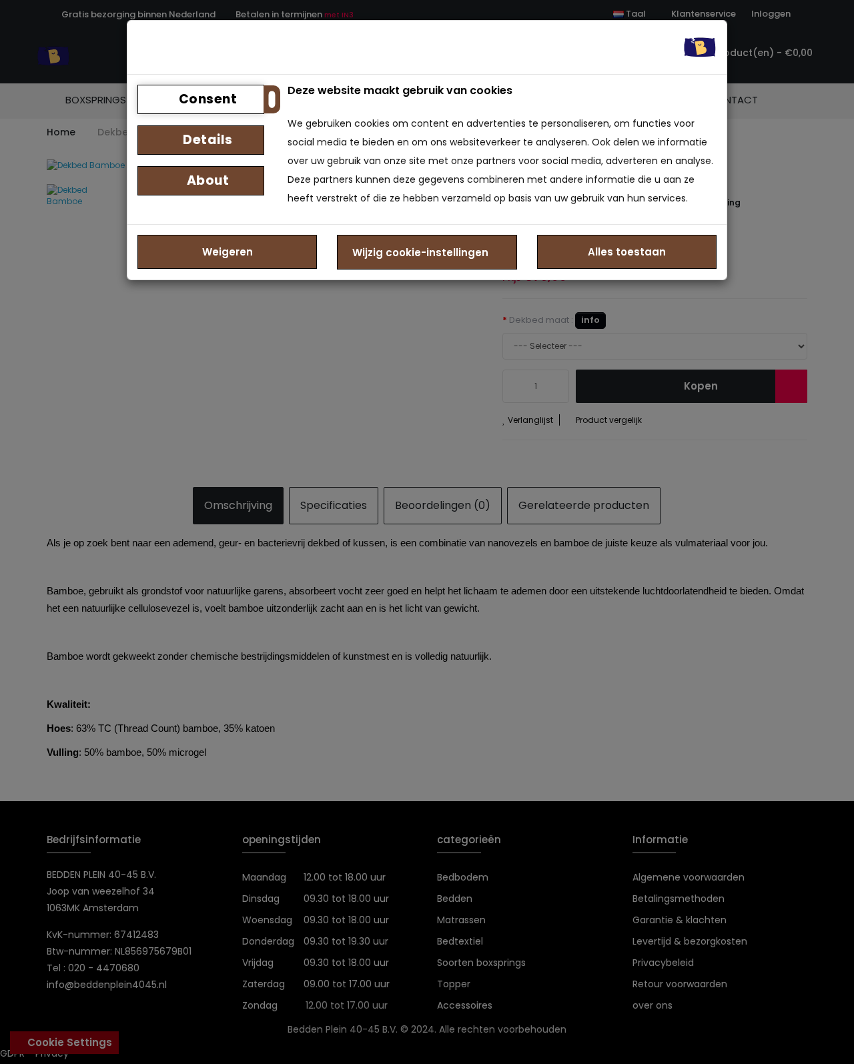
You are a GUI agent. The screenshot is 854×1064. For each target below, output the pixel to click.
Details (206, 140)
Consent (206, 99)
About (206, 180)
